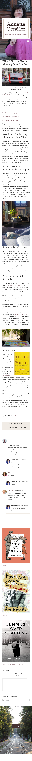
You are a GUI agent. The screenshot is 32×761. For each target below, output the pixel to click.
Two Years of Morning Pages (10, 113)
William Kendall (11, 439)
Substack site (5, 676)
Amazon (4, 565)
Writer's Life (18, 416)
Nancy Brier (10, 490)
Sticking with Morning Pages (10, 120)
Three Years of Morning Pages (10, 116)
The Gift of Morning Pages (13, 285)
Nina (9, 472)
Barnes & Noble (12, 664)
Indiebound (20, 664)
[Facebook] (14, 726)
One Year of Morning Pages (9, 109)
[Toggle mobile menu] (28, 40)
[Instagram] (18, 726)
